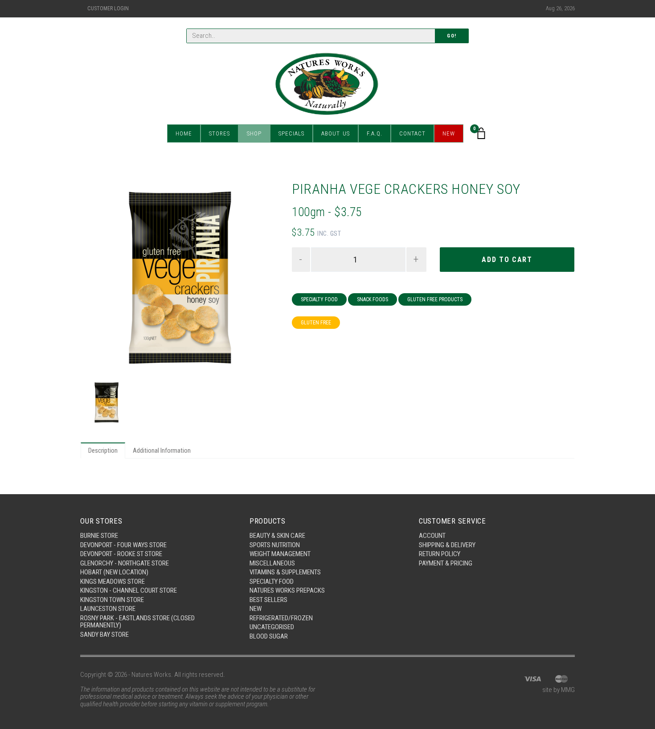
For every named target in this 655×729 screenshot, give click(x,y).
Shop (254, 133)
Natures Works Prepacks (287, 590)
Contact (412, 133)
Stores (219, 133)
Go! (452, 36)
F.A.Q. (374, 133)
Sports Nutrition (275, 545)
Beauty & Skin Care (277, 536)
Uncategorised (272, 627)
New (448, 133)
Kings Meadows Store (112, 581)
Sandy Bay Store (104, 635)
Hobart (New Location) (114, 572)
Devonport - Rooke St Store (121, 554)
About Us (335, 133)
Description (103, 450)
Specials (291, 133)
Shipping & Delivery (447, 545)
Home (184, 133)
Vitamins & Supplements (285, 572)
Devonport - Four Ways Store (123, 545)
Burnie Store (99, 536)
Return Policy (439, 554)
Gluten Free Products (435, 299)
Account (432, 536)
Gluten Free (316, 322)
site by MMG (558, 690)
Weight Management (280, 554)
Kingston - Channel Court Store (128, 590)
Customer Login (108, 8)
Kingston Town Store (112, 600)
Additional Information (162, 450)
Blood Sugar (269, 636)
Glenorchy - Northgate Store (124, 563)
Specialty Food (319, 299)
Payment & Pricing (445, 563)
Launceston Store (107, 609)
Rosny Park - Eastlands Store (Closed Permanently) (137, 622)
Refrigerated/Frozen (281, 618)
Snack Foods (372, 299)
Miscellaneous (272, 563)
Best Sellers (268, 600)
